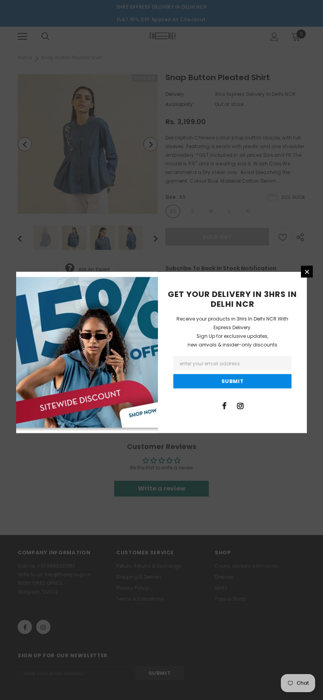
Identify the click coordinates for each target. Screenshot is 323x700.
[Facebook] (224, 405)
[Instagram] (240, 405)
